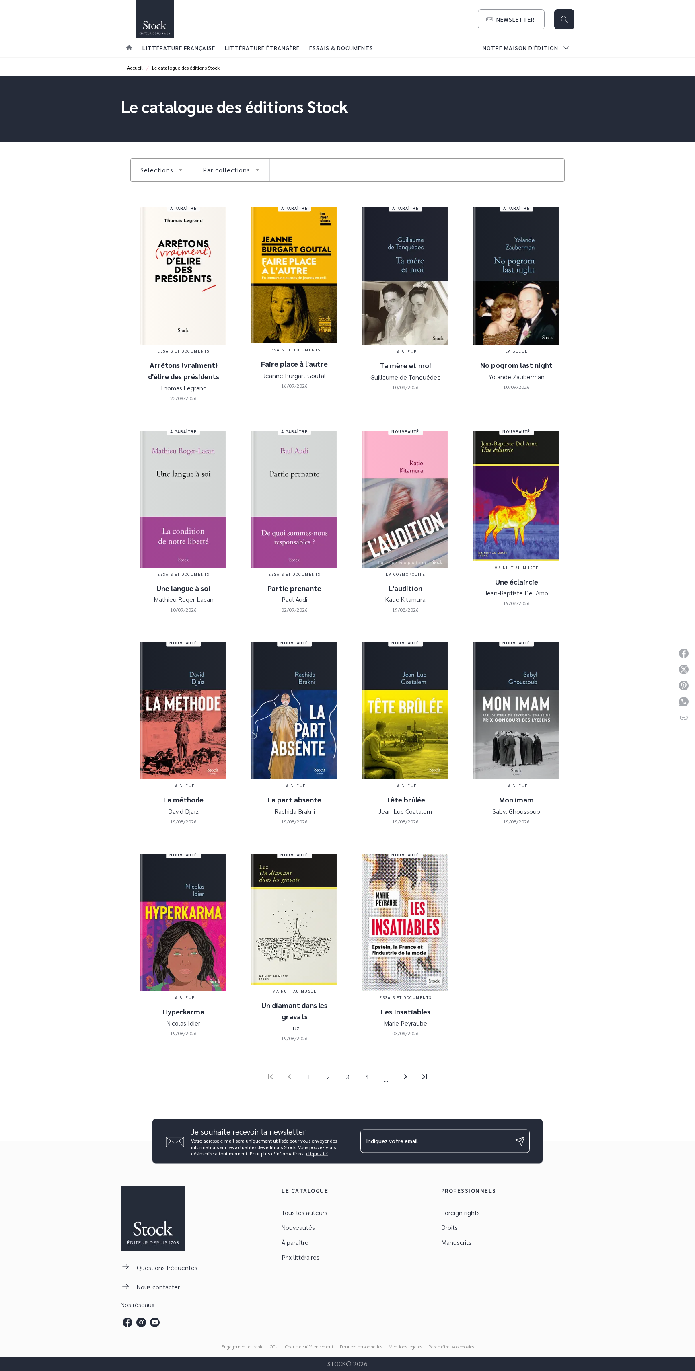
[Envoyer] (520, 1141)
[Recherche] (564, 19)
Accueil (135, 67)
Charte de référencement (309, 1346)
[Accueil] (154, 19)
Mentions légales (405, 1346)
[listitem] (127, 1322)
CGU (274, 1346)
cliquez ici (317, 1153)
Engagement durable (242, 1346)
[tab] (129, 47)
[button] (511, 19)
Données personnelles (361, 1346)
